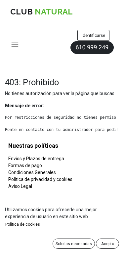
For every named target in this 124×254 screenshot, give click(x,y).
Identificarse (93, 35)
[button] (74, 244)
